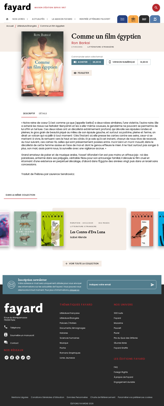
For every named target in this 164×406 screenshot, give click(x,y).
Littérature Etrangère (27, 26)
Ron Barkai (80, 43)
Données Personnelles (77, 397)
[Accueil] (17, 7)
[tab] (7, 19)
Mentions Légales (20, 397)
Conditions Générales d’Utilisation (47, 397)
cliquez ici (74, 290)
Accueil (10, 26)
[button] (100, 47)
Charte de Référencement (102, 397)
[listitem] (6, 357)
